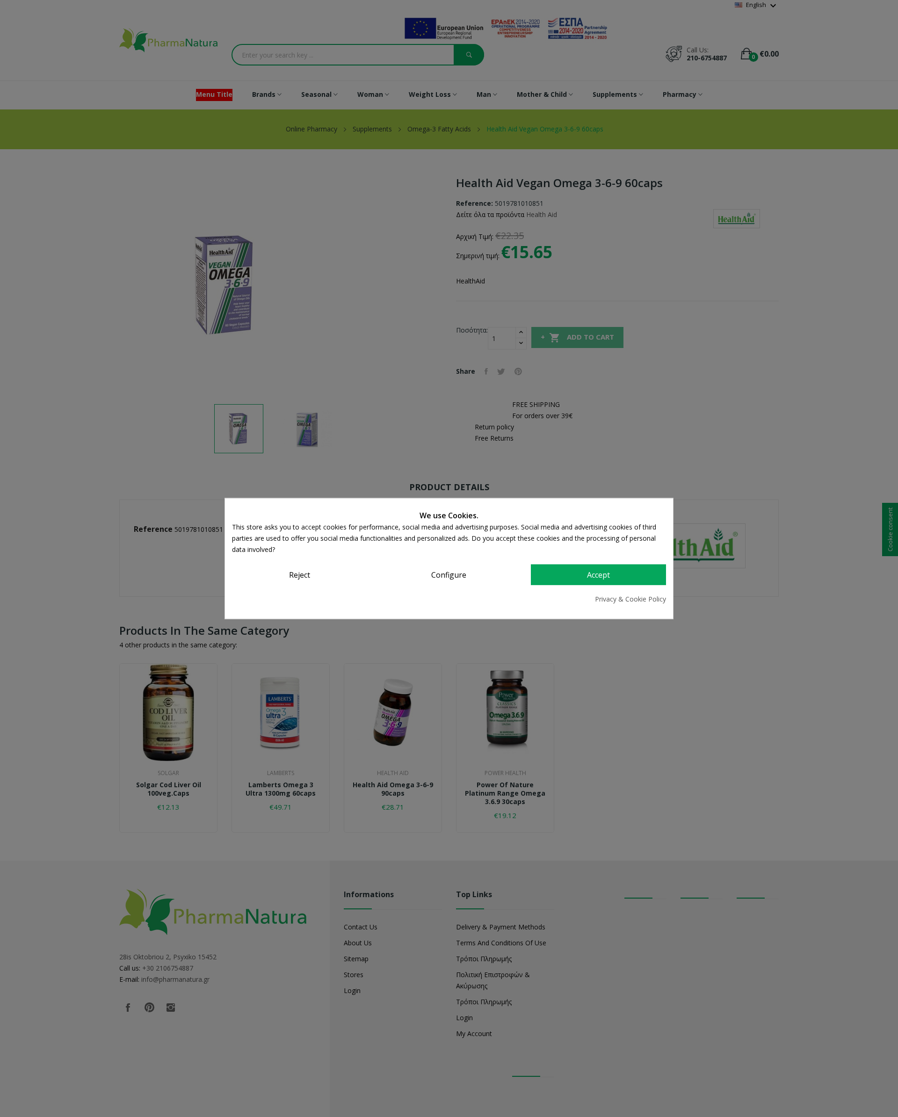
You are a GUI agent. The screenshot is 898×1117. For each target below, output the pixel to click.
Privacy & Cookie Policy (630, 598)
